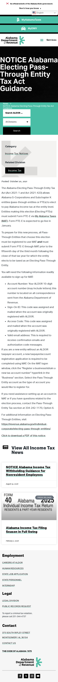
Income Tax (14, 170)
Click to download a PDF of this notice (23, 435)
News (7, 104)
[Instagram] (32, 676)
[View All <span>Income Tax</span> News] (5, 447)
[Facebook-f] (20, 676)
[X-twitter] (26, 676)
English (40, 13)
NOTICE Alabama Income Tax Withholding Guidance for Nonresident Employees (28, 471)
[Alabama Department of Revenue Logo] (13, 40)
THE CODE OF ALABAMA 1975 (17, 651)
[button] (30, 9)
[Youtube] (38, 676)
